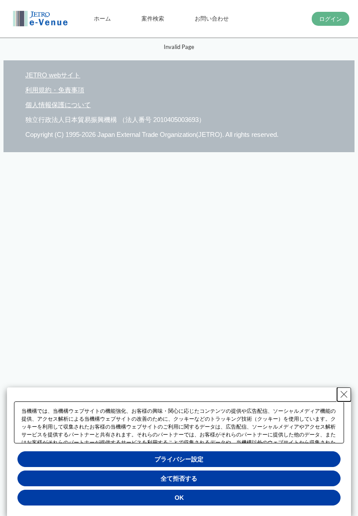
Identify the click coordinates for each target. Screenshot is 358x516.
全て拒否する (179, 478)
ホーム (102, 18)
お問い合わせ (212, 18)
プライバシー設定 (179, 459)
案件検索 (152, 18)
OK (179, 497)
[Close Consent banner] (344, 394)
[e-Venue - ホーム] (41, 19)
